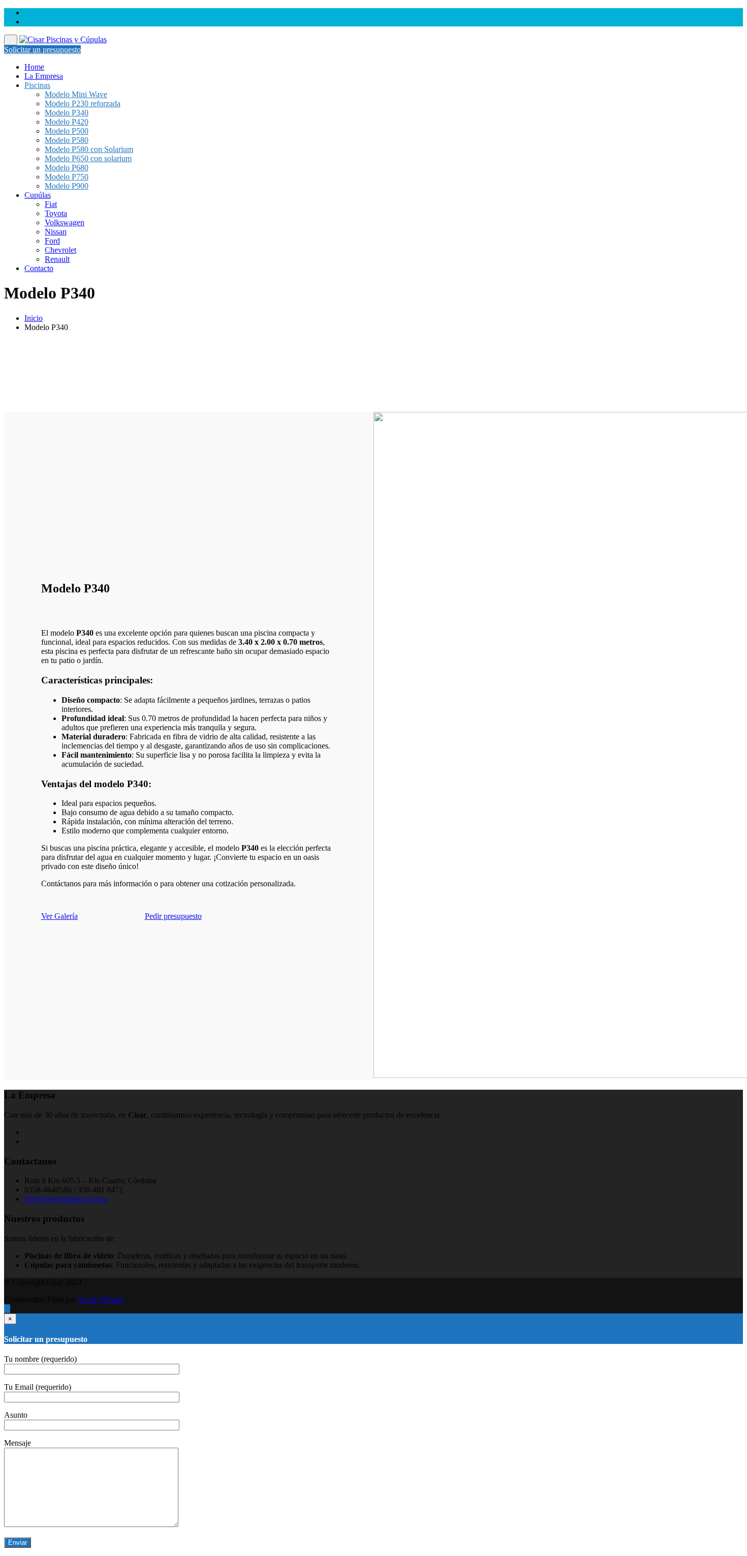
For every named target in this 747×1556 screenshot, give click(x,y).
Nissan (56, 231)
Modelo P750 (66, 176)
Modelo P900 (66, 186)
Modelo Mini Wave (76, 94)
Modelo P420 (66, 121)
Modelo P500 (66, 131)
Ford (52, 240)
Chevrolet (60, 250)
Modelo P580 (66, 140)
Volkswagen (64, 222)
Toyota (56, 213)
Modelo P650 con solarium (88, 158)
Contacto (38, 268)
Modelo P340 (66, 112)
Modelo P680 (66, 167)
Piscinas (37, 85)
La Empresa (43, 76)
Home (34, 67)
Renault (57, 259)
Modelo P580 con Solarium (89, 149)
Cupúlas (37, 195)
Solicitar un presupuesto (42, 49)
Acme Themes (101, 1299)
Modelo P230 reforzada (82, 103)
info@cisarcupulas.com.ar (66, 1198)
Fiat (51, 204)
